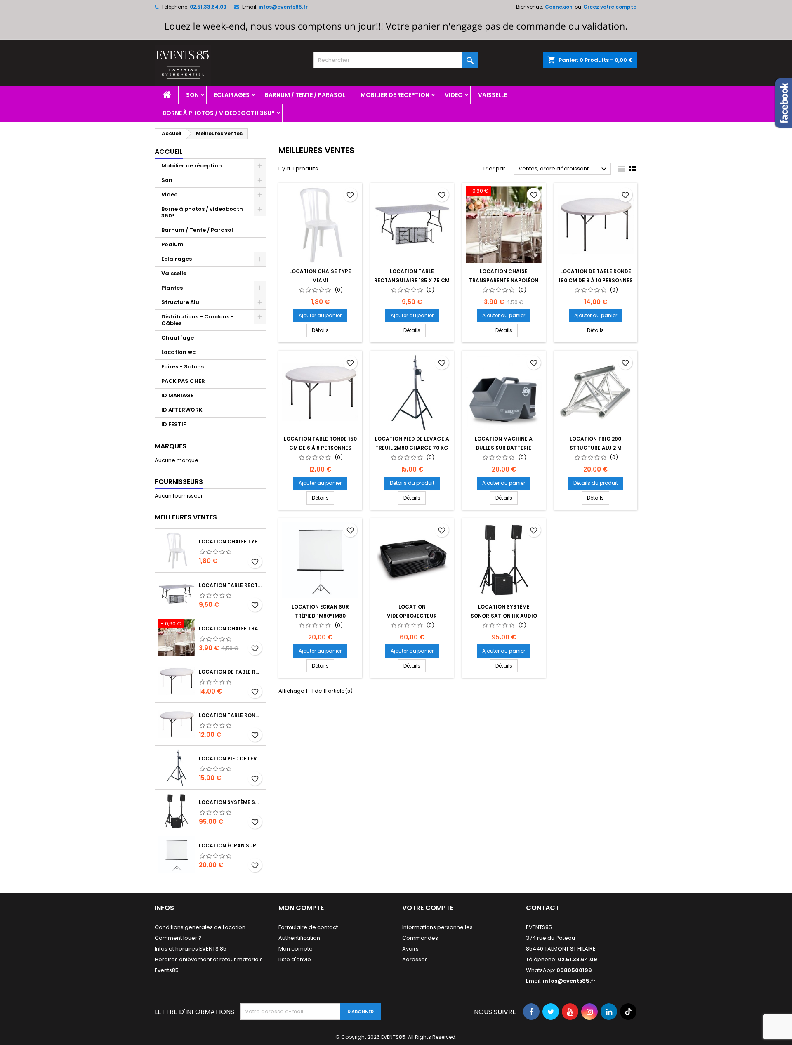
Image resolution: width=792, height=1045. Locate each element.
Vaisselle (492, 95)
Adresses (415, 959)
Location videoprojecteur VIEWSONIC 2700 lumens (412, 615)
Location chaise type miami (230, 541)
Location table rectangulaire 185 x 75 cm (230, 585)
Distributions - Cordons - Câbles (197, 320)
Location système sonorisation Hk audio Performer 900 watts (230, 802)
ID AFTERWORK (182, 410)
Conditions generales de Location (200, 927)
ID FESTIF (173, 424)
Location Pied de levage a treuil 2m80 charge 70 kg (230, 758)
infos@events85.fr (283, 6)
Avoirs (410, 949)
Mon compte (295, 949)
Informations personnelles (437, 927)
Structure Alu (180, 302)
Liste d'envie (294, 959)
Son (192, 95)
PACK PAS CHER (183, 381)
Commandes (420, 938)
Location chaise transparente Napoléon (230, 628)
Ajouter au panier (320, 315)
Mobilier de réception (395, 95)
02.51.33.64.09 (208, 6)
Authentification (299, 938)
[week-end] (396, 26)
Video (454, 95)
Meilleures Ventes (186, 517)
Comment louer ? (178, 938)
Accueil (169, 151)
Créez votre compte (609, 6)
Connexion (559, 6)
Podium (172, 244)
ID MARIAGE (177, 395)
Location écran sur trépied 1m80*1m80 (230, 845)
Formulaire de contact (308, 927)
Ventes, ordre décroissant (564, 169)
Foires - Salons (182, 366)
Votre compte (427, 908)
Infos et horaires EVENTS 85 (190, 949)
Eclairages (232, 95)
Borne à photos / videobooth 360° (219, 113)
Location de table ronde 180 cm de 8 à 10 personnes (230, 671)
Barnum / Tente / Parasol (305, 95)
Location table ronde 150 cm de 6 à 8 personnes (230, 715)
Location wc (178, 352)
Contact (542, 908)
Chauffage (177, 338)
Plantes (172, 288)
